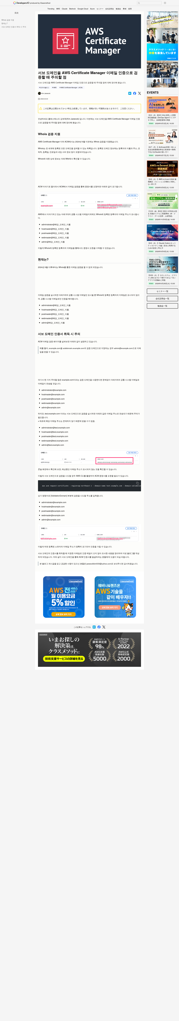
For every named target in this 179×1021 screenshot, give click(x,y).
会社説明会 (109, 8)
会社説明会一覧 (162, 298)
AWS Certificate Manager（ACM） (72, 87)
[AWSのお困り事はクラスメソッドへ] (89, 649)
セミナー (100, 8)
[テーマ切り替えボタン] (165, 2)
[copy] (137, 483)
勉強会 (118, 8)
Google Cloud (83, 8)
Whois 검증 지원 (7, 20)
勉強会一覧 (162, 305)
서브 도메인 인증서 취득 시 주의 (13, 27)
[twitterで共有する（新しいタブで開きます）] (139, 93)
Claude (64, 8)
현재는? (4, 23)
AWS (58, 8)
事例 (124, 8)
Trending (50, 8)
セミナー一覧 (162, 291)
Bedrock (72, 8)
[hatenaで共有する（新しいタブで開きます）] (129, 93)
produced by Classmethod (40, 3)
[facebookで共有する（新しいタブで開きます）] (134, 93)
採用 (130, 8)
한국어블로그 (44, 87)
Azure (92, 8)
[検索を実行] (139, 3)
